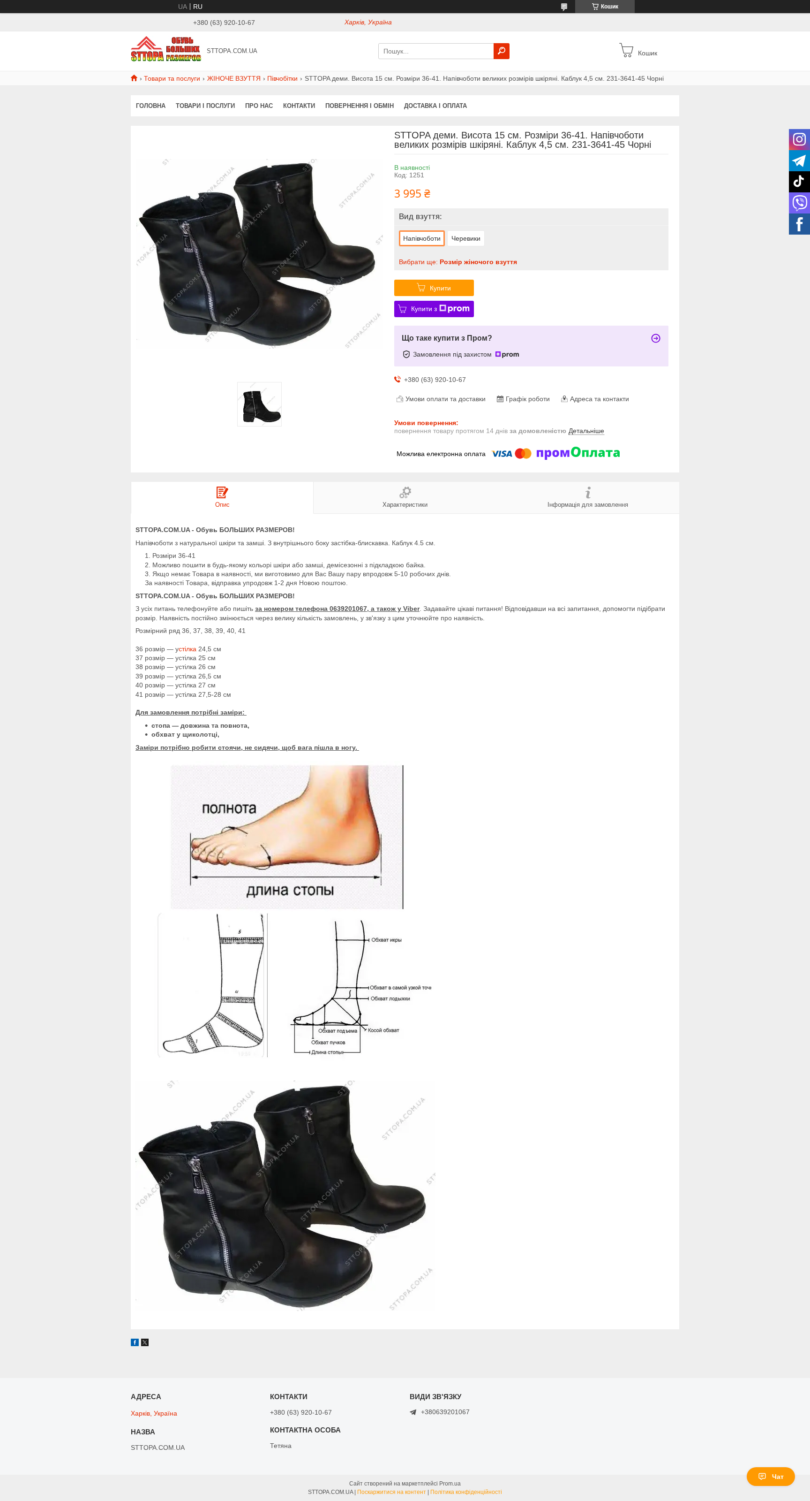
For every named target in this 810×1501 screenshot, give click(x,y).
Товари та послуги (172, 78)
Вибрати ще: (458, 262)
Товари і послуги (205, 105)
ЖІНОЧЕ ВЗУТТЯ (234, 78)
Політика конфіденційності (466, 1492)
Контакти (299, 105)
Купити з (424, 308)
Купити (440, 288)
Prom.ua (450, 1483)
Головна (150, 105)
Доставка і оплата (435, 105)
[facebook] (135, 1344)
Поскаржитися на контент (391, 1492)
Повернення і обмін (359, 105)
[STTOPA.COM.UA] (166, 50)
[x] (145, 1344)
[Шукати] (502, 51)
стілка (188, 649)
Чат (778, 1476)
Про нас (259, 105)
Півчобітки (282, 78)
